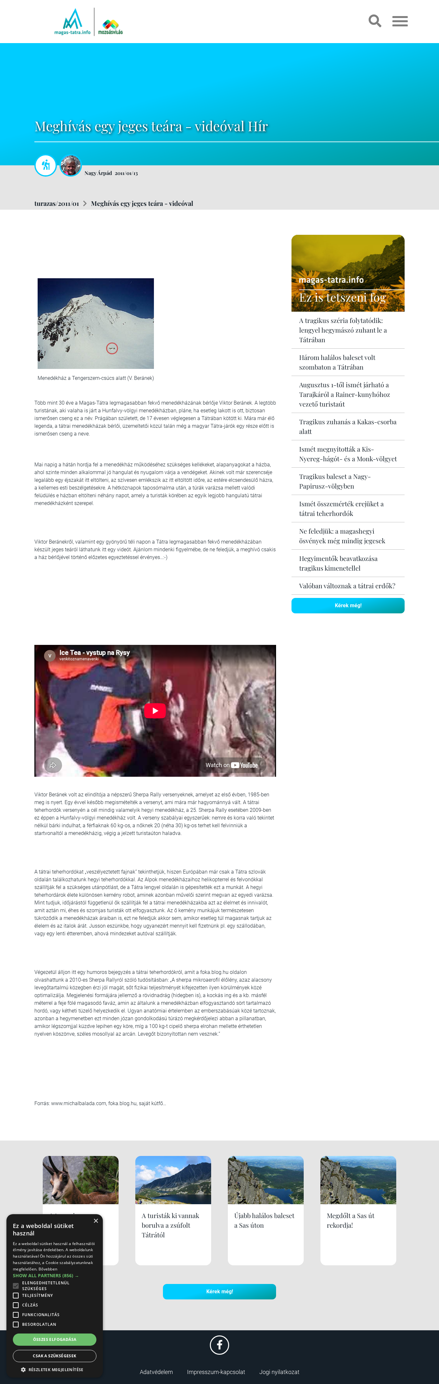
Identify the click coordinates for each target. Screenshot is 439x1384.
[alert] (54, 1296)
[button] (54, 1368)
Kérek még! (348, 605)
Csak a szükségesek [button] (54, 1356)
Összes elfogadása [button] (54, 1339)
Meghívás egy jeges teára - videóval (142, 203)
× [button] (95, 1221)
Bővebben (48, 1269)
